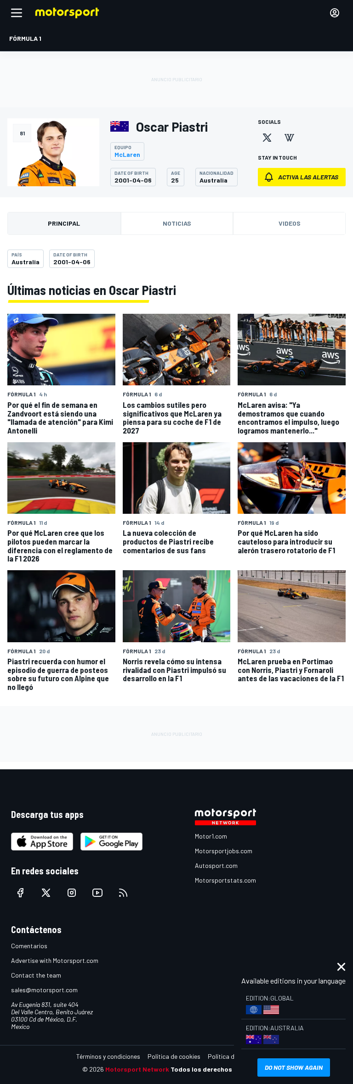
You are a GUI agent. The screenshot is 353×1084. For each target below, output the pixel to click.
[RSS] (123, 893)
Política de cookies (174, 1056)
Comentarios (29, 946)
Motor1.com (211, 836)
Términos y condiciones (108, 1056)
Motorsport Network (137, 1069)
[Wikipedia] (289, 137)
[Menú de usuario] (334, 13)
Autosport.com (216, 865)
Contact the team (36, 975)
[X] (267, 137)
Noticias (177, 223)
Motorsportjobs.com (223, 851)
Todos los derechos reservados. (221, 1069)
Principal (64, 223)
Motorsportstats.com (225, 880)
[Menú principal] (16, 13)
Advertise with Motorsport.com (54, 960)
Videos (290, 223)
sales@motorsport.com (44, 990)
